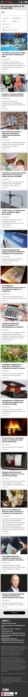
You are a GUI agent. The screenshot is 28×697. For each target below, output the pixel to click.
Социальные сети (7, 631)
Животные (5, 377)
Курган (4, 150)
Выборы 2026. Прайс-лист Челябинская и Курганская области (12, 639)
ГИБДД (4, 571)
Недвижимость (7, 227)
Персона (4, 607)
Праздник (5, 108)
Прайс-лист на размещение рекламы (13, 633)
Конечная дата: (5, 27)
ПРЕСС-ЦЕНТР (6, 341)
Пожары (4, 449)
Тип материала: (5, 18)
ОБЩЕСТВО (5, 187)
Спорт (4, 71)
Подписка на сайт (7, 629)
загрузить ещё (14, 612)
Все (3, 12)
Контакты (17, 629)
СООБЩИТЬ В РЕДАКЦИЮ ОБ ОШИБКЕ (12, 642)
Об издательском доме (8, 623)
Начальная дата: (5, 24)
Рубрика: (4, 21)
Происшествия (7, 262)
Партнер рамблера (14, 689)
